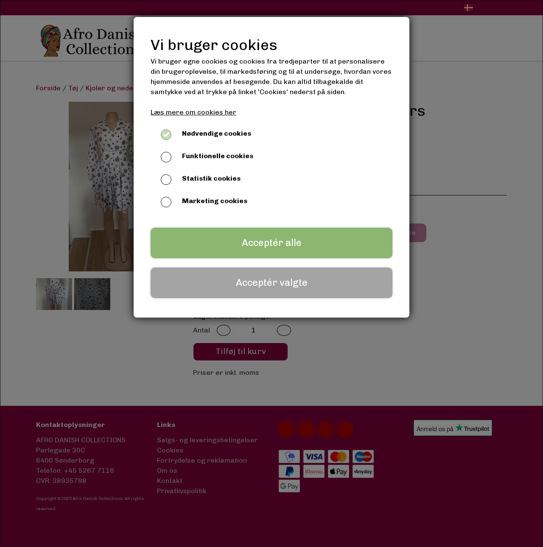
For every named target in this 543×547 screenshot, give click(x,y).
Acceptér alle (272, 242)
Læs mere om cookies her (193, 112)
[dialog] (271, 273)
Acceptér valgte (272, 282)
